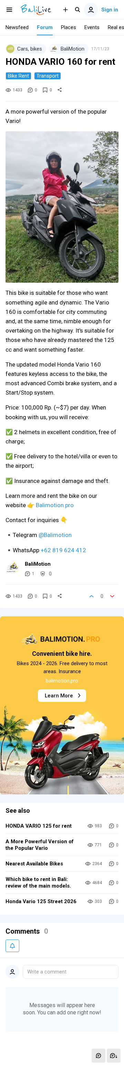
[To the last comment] (114, 1056)
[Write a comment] (98, 1056)
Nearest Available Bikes (34, 864)
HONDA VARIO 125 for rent (39, 826)
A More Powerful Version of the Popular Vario (40, 844)
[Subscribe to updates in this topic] (12, 946)
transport (48, 76)
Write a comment (46, 972)
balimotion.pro (62, 681)
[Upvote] (91, 596)
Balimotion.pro (55, 505)
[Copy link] (59, 90)
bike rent (18, 76)
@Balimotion (55, 534)
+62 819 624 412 (63, 550)
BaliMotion (38, 564)
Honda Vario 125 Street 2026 (41, 901)
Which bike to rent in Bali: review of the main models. (38, 882)
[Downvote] (112, 596)
